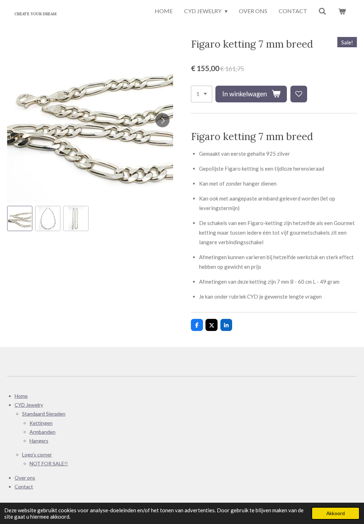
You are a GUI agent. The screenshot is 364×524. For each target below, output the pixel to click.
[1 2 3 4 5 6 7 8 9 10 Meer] (201, 94)
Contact (24, 486)
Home (21, 396)
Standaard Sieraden (43, 414)
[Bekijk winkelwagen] (342, 11)
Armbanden (42, 432)
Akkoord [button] (335, 513)
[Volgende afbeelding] (162, 120)
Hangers (39, 441)
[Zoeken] (322, 11)
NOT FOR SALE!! (49, 463)
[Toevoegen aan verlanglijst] (298, 94)
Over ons (25, 478)
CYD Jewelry (29, 405)
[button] (19, 218)
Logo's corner (37, 454)
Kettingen (41, 423)
